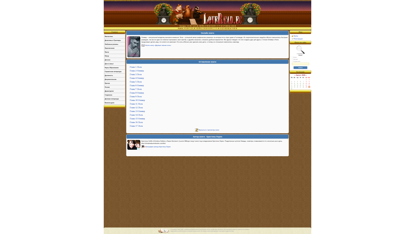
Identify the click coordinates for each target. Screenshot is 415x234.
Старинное (108, 95)
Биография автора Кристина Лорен (158, 147)
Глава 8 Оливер (137, 93)
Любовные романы (111, 44)
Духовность (109, 75)
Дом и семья (109, 64)
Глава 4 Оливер (137, 78)
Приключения (109, 48)
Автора (295, 59)
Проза (107, 52)
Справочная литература (113, 71)
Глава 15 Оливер (137, 118)
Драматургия (109, 91)
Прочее (107, 83)
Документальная (110, 79)
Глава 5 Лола (136, 81)
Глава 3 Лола (136, 74)
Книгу (295, 57)
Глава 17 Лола (136, 126)
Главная (115, 32)
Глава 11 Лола (136, 104)
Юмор (107, 56)
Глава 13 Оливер (137, 111)
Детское (107, 60)
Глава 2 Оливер (137, 70)
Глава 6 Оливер (137, 85)
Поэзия (107, 87)
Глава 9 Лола (136, 96)
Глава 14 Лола (136, 115)
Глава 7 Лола (136, 89)
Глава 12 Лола (136, 107)
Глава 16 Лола (136, 122)
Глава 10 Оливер (137, 100)
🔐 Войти (295, 36)
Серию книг (296, 61)
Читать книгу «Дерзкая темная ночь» (158, 45)
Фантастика (109, 36)
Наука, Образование (112, 68)
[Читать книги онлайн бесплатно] (207, 24)
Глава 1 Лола (136, 67)
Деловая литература (112, 99)
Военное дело (109, 103)
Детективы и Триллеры (113, 40)
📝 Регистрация (297, 39)
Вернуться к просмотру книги (209, 130)
